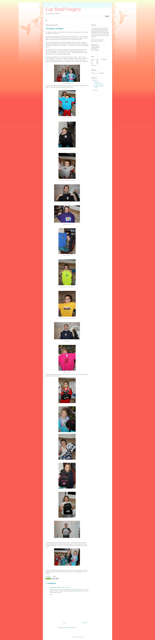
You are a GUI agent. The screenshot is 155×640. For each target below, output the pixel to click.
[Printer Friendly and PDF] (48, 579)
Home (64, 622)
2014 (94, 80)
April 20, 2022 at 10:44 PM (63, 587)
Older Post (84, 622)
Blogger (82, 637)
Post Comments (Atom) (70, 627)
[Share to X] (55, 578)
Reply (50, 594)
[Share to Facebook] (56, 578)
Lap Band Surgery (63, 9)
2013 (94, 90)
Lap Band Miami (79, 589)
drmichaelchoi (53, 587)
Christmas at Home (98, 83)
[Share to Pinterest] (58, 578)
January (96, 82)
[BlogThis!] (53, 578)
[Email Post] (54, 576)
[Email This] (52, 578)
